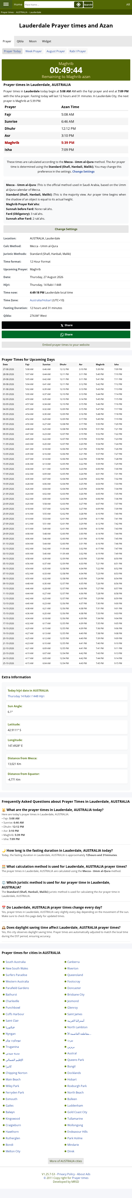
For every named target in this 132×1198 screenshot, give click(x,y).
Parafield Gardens (17, 988)
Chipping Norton (16, 1073)
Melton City (13, 1151)
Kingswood (13, 1118)
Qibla (20, 41)
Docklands (74, 1073)
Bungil (71, 1066)
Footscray (73, 981)
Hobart (72, 1079)
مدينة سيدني (13, 1053)
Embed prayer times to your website (66, 345)
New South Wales (17, 968)
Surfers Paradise (16, 975)
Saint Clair (12, 1021)
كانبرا (9, 1066)
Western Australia (17, 981)
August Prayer (56, 51)
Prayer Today (12, 51)
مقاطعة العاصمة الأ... (79, 1034)
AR (128, 4)
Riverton (72, 968)
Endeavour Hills (77, 1132)
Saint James (74, 1014)
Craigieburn (13, 1125)
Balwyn (10, 1112)
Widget (46, 41)
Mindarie (73, 1145)
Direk (70, 1151)
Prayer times (80, 1178)
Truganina (12, 1047)
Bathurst (11, 994)
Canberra (73, 962)
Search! (88, 4)
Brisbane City (75, 994)
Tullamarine (75, 1118)
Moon (33, 41)
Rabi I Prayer (78, 51)
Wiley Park (12, 1086)
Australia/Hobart (41, 300)
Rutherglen (13, 1138)
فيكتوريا (10, 1027)
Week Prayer (33, 51)
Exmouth (11, 1099)
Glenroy (72, 1007)
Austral (72, 1053)
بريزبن (71, 1047)
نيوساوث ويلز (13, 1040)
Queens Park (75, 1060)
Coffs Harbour (15, 1014)
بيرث (70, 1040)
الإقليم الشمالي (14, 1060)
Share (69, 325)
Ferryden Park (15, 1092)
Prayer (7, 41)
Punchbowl (13, 1007)
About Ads (83, 1174)
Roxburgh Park (77, 1086)
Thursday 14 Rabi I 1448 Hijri (26, 696)
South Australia (16, 962)
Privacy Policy (66, 1174)
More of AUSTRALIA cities (66, 1161)
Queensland (75, 975)
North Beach (75, 1092)
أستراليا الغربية (75, 1021)
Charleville (12, 1001)
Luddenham (75, 1105)
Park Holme (74, 1138)
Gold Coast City (77, 1112)
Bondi (9, 1145)
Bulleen (72, 1099)
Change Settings (83, 171)
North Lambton (77, 1027)
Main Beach (13, 1079)
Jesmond (73, 1001)
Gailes (10, 1105)
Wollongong (75, 1125)
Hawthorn (12, 1132)
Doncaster (74, 988)
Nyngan (11, 1034)
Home (18, 4)
